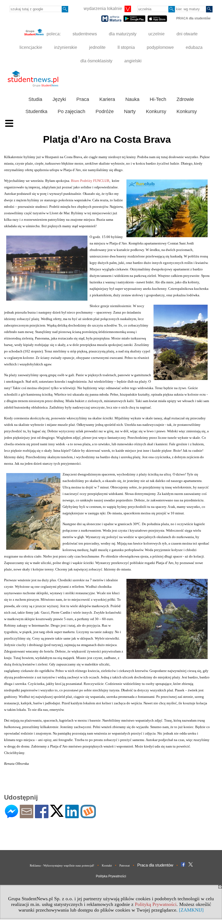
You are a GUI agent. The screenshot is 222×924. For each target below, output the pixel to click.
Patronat (124, 865)
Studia (35, 99)
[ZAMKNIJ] (191, 910)
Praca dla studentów (155, 865)
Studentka (36, 111)
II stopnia (126, 47)
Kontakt (107, 865)
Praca (82, 99)
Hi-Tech (158, 99)
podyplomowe (160, 47)
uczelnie (156, 34)
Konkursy (156, 111)
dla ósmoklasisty (96, 61)
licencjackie (30, 47)
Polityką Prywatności (156, 904)
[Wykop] (88, 816)
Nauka (132, 99)
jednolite (97, 47)
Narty (130, 111)
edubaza (194, 47)
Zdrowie (185, 99)
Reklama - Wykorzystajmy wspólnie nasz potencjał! (62, 865)
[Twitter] (57, 814)
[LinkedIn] (72, 816)
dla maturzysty (122, 34)
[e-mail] (26, 816)
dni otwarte (187, 34)
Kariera (107, 99)
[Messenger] (11, 816)
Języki (59, 99)
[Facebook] (41, 816)
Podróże (105, 111)
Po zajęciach (71, 111)
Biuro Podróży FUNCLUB (90, 181)
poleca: (53, 34)
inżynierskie (65, 47)
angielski (133, 61)
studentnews (85, 34)
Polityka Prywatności (111, 876)
